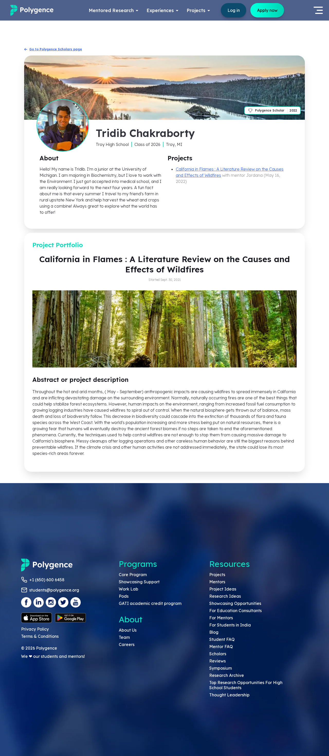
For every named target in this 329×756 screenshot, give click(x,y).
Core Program (133, 574)
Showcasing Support (139, 581)
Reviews (217, 660)
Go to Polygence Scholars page (55, 49)
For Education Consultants (235, 610)
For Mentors (221, 617)
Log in (233, 10)
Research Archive (226, 675)
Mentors (217, 581)
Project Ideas (222, 589)
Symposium (220, 668)
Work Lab (128, 589)
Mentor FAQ (221, 646)
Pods (124, 596)
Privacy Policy (35, 629)
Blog (213, 632)
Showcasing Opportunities (235, 603)
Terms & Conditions (40, 636)
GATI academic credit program (150, 603)
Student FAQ (222, 639)
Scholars (217, 653)
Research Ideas (225, 596)
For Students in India (230, 625)
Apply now (267, 10)
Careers (126, 644)
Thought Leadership (229, 694)
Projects (217, 574)
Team (124, 637)
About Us (127, 630)
